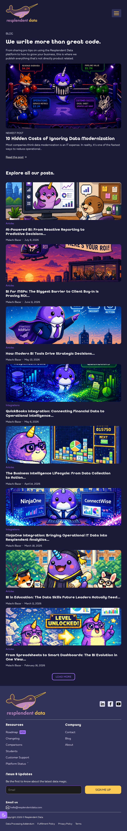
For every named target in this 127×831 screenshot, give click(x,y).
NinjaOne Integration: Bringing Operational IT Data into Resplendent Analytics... (56, 537)
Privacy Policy (65, 823)
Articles (10, 223)
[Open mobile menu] (116, 13)
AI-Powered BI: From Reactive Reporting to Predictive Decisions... (45, 231)
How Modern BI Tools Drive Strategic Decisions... (50, 353)
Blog (68, 738)
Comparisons (14, 744)
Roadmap (12, 732)
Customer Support (17, 757)
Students (12, 751)
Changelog (13, 738)
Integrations (13, 405)
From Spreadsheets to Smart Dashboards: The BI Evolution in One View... (61, 657)
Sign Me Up (103, 789)
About (69, 744)
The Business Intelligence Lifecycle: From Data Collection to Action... (58, 475)
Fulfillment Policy (46, 823)
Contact (70, 732)
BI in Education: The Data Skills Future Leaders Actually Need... (63, 597)
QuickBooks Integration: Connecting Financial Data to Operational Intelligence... (55, 413)
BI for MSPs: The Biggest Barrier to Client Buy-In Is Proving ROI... (52, 293)
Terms (78, 823)
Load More (63, 676)
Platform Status (16, 763)
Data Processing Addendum (20, 823)
